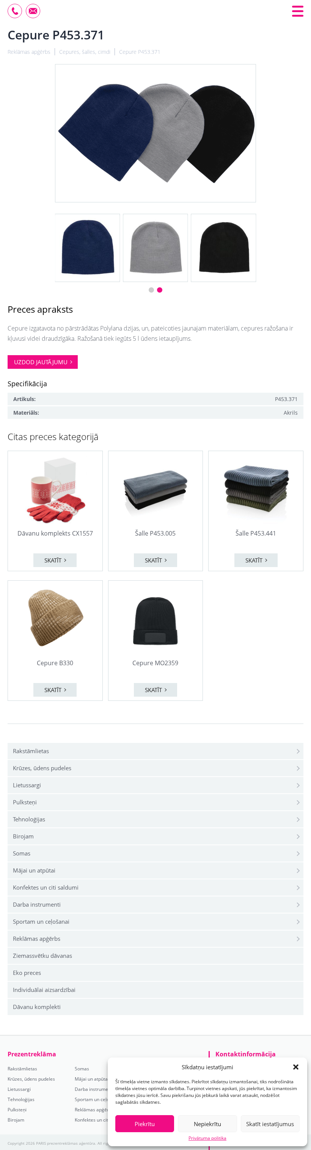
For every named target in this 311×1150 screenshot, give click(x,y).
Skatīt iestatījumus (270, 1124)
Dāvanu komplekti (37, 1007)
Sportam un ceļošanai (41, 921)
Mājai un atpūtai (34, 870)
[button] (296, 1067)
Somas (21, 853)
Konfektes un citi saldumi (46, 887)
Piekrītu (145, 1124)
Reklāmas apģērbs (36, 938)
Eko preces (27, 972)
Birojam (23, 836)
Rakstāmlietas (31, 751)
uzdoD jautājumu (41, 362)
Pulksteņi (25, 802)
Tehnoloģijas (29, 819)
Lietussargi (27, 785)
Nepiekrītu (207, 1124)
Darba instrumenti (37, 904)
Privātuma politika (207, 1138)
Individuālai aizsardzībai (44, 989)
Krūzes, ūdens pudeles (42, 768)
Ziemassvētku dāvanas (42, 955)
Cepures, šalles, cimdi (84, 51)
